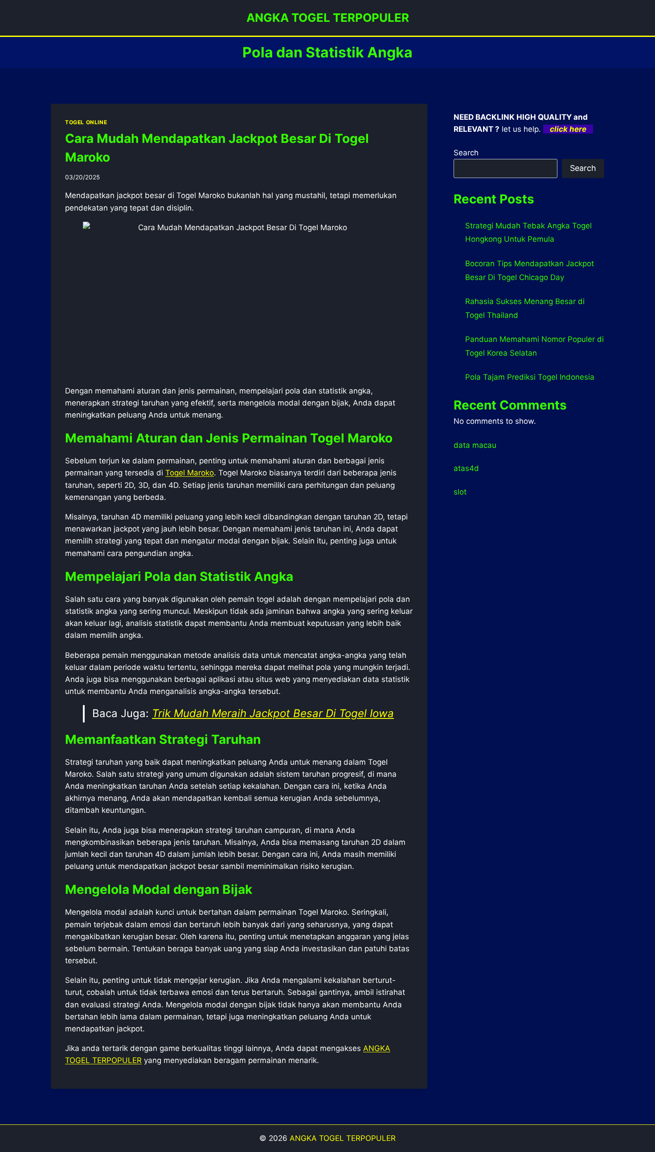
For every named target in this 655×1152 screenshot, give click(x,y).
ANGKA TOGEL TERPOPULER (343, 1138)
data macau (475, 445)
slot (460, 491)
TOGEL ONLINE (86, 122)
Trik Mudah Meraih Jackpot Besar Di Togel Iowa (273, 713)
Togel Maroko (189, 472)
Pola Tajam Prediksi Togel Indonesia (529, 377)
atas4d (466, 468)
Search (466, 152)
